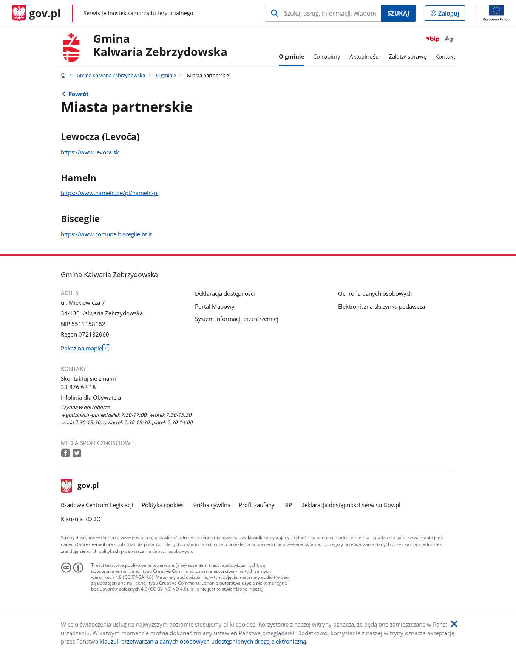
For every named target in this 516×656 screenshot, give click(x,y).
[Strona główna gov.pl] (63, 75)
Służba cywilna (211, 505)
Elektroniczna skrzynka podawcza (381, 306)
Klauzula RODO (81, 519)
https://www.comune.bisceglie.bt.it (106, 234)
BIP (287, 505)
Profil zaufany (257, 505)
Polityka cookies (163, 505)
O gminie (166, 75)
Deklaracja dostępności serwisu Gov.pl (350, 505)
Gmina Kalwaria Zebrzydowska (111, 75)
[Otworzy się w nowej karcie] (65, 453)
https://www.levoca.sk (90, 152)
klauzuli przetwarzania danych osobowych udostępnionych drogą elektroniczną (203, 641)
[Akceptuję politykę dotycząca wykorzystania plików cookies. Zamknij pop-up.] (454, 624)
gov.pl (88, 486)
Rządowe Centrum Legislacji (97, 505)
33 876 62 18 (78, 387)
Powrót (78, 94)
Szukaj (398, 13)
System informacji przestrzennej (236, 319)
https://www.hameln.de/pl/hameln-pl (110, 193)
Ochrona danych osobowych (375, 293)
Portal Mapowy (215, 306)
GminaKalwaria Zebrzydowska (160, 45)
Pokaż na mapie (85, 348)
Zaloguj (451, 15)
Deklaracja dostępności (225, 293)
